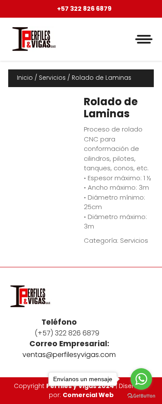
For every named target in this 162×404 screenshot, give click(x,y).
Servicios (52, 78)
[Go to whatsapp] (141, 379)
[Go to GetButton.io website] (141, 395)
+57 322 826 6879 (83, 8)
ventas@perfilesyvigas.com (69, 355)
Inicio (25, 78)
